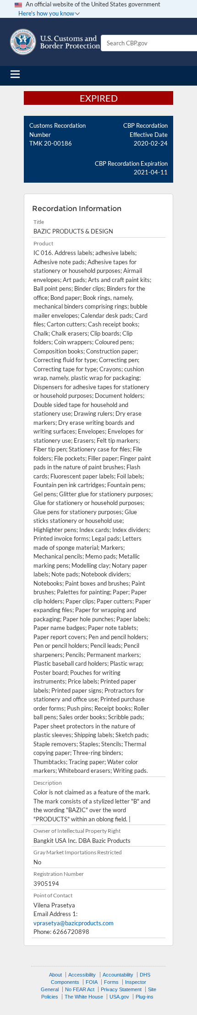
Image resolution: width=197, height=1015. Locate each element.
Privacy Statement (121, 989)
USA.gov (119, 996)
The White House (84, 996)
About (55, 974)
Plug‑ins (144, 996)
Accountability (118, 974)
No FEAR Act (79, 989)
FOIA (92, 982)
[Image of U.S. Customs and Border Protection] (55, 42)
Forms (111, 982)
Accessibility (82, 974)
